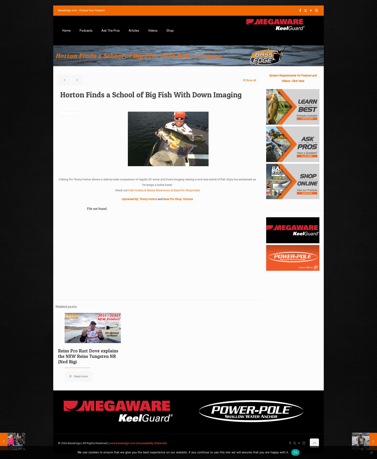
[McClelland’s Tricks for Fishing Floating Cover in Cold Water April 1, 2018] (364, 441)
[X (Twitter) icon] (305, 10)
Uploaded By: (130, 199)
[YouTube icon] (311, 10)
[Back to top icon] (314, 443)
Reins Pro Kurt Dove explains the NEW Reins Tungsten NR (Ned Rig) (88, 356)
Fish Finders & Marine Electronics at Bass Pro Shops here (164, 190)
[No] (371, 452)
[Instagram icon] (316, 10)
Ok (295, 452)
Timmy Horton (148, 199)
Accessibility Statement (152, 443)
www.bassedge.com (122, 443)
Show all (250, 80)
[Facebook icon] (300, 10)
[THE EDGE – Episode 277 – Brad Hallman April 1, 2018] (12, 441)
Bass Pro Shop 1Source (178, 199)
